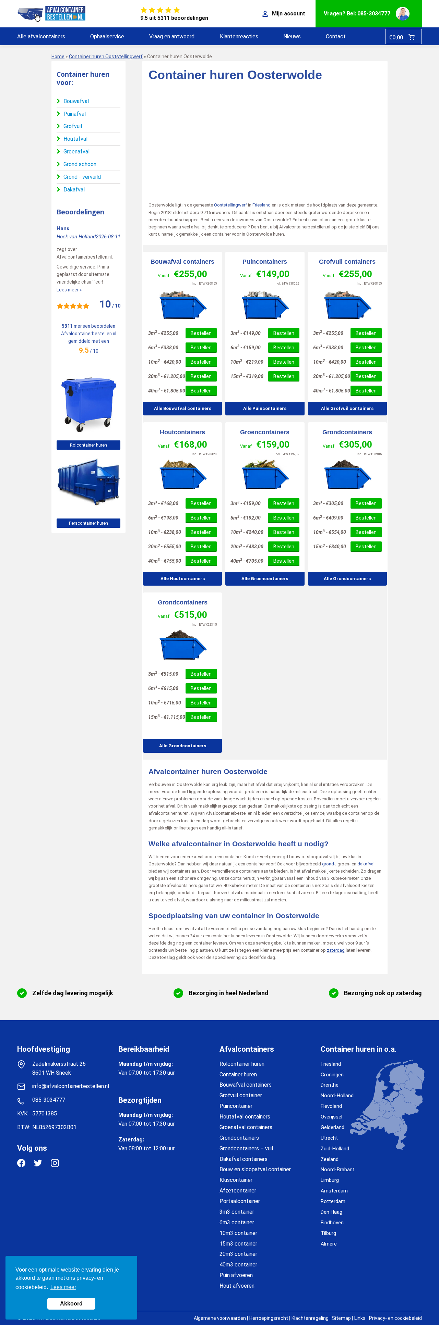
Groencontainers (264, 432)
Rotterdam (333, 1201)
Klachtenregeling (310, 1318)
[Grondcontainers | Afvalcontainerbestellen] (347, 475)
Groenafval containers (246, 1127)
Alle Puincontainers (264, 408)
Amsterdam (334, 1191)
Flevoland (331, 1106)
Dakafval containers (244, 1159)
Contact (336, 36)
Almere (329, 1244)
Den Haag (331, 1212)
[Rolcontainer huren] (88, 431)
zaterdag (336, 950)
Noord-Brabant (338, 1169)
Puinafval (74, 114)
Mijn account (288, 13)
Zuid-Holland (335, 1149)
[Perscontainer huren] (88, 509)
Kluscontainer (236, 1180)
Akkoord (71, 1304)
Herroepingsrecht (268, 1318)
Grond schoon (79, 164)
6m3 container (237, 1222)
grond (328, 863)
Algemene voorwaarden (220, 1318)
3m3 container (237, 1212)
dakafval (366, 863)
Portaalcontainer (240, 1201)
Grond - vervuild (82, 177)
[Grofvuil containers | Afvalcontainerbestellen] (347, 304)
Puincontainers (264, 261)
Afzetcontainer (238, 1190)
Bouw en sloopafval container (255, 1169)
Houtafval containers (245, 1116)
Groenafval (76, 151)
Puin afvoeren (236, 1275)
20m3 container (238, 1254)
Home (57, 56)
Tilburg (328, 1233)
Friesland (261, 205)
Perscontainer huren (88, 523)
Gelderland (332, 1127)
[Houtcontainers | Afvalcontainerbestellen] (182, 475)
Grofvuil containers (347, 261)
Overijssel (331, 1117)
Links (360, 1318)
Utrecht (329, 1138)
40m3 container (238, 1264)
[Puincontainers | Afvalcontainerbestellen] (264, 304)
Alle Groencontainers (264, 578)
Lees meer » (69, 289)
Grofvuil (72, 126)
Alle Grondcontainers (347, 578)
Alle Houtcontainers (183, 578)
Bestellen (201, 333)
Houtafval (75, 139)
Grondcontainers (347, 432)
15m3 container (238, 1243)
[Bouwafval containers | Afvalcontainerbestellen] (182, 304)
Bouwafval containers (182, 261)
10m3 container (238, 1233)
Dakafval (74, 189)
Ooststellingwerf (230, 205)
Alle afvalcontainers (41, 36)
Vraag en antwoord (171, 36)
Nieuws (292, 36)
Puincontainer (236, 1106)
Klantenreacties (239, 36)
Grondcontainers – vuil (246, 1148)
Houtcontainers (182, 432)
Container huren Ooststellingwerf (106, 56)
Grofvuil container (241, 1095)
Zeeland (330, 1159)
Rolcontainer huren (88, 445)
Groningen (332, 1075)
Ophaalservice (107, 36)
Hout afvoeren (237, 1286)
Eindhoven (332, 1223)
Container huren (238, 1074)
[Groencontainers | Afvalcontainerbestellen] (264, 475)
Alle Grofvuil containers (347, 408)
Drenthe (330, 1085)
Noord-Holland (337, 1095)
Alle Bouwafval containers (182, 408)
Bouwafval (76, 101)
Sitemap (341, 1318)
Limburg (330, 1180)
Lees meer (63, 1287)
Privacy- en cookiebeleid (395, 1318)
